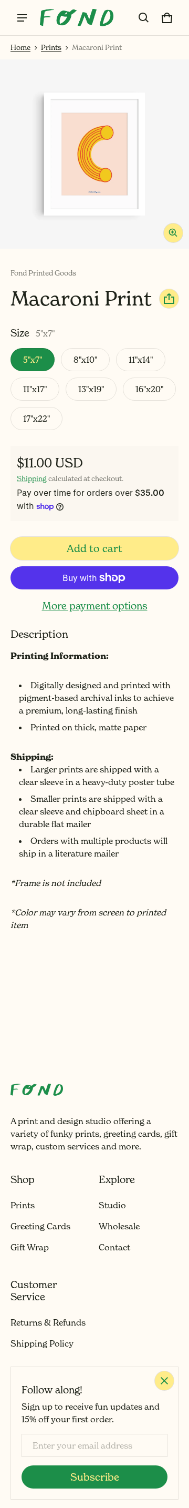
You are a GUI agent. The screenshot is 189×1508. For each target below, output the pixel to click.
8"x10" (85, 359)
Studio (112, 1205)
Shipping (32, 478)
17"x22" (36, 418)
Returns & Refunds (48, 1322)
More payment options (95, 606)
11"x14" (141, 359)
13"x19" (91, 389)
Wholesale (119, 1226)
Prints (51, 47)
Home (20, 47)
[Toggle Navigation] (22, 17)
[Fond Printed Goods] (76, 17)
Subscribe (94, 1477)
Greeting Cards (40, 1226)
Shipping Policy (42, 1343)
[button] (143, 17)
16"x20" (149, 389)
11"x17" (35, 389)
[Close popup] (164, 1380)
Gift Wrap (29, 1247)
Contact (114, 1247)
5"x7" (32, 359)
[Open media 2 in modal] (94, 154)
